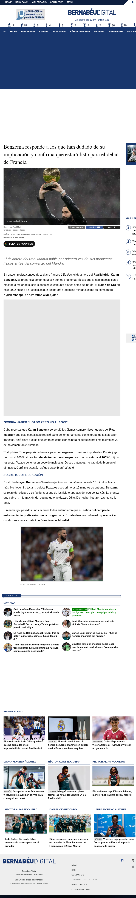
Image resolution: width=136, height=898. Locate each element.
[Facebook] (133, 2)
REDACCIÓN (22, 2)
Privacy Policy (79, 884)
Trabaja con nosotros (84, 880)
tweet (111, 227)
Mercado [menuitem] (99, 31)
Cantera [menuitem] (44, 31)
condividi (93, 227)
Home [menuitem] (13, 31)
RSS (73, 870)
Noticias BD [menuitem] (116, 31)
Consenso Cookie (81, 889)
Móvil (75, 865)
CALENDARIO (39, 2)
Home (8, 2)
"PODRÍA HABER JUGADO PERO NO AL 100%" (36, 422)
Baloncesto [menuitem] (28, 31)
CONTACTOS (56, 2)
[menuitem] (4, 31)
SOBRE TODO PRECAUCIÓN (23, 474)
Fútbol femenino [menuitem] (80, 31)
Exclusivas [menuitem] (59, 31)
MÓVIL (70, 2)
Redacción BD (14, 237)
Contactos (78, 875)
